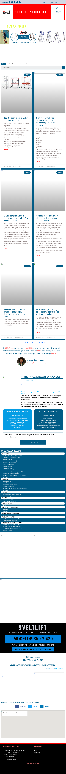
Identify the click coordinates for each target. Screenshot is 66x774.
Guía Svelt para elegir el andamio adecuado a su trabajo (17, 119)
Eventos (20, 64)
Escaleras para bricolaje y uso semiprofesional (14, 475)
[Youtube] (14, 2)
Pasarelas (5, 511)
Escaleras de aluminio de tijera (10, 461)
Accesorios (5, 477)
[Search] (63, 67)
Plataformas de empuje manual (11, 519)
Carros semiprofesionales (9, 501)
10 (42, 342)
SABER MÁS (33, 442)
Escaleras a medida (7, 530)
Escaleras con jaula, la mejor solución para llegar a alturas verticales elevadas (47, 311)
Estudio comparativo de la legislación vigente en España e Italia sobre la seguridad (16, 218)
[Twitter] (12, 2)
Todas (3, 64)
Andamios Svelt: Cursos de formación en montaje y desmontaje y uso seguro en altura (14, 313)
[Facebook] (9, 2)
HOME (43, 2)
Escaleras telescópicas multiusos (11, 457)
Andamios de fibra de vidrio (10, 484)
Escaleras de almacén (8, 459)
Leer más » (6, 149)
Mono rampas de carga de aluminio (12, 494)
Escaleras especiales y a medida (11, 473)
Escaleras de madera (8, 468)
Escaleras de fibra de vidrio (9, 462)
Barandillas (5, 509)
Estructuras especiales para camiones (12, 528)
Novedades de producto (49, 25)
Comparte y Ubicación (46, 58)
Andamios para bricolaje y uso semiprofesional (15, 488)
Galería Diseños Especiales (53, 56)
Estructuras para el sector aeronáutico (12, 526)
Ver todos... (6, 515)
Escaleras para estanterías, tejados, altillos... (14, 472)
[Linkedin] (20, 2)
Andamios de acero (8, 483)
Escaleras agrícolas (7, 466)
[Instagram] (17, 2)
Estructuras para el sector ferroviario (12, 524)
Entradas (11, 64)
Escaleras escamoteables (9, 470)
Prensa (28, 64)
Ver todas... (6, 505)
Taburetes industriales (8, 464)
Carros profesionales (8, 499)
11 (45, 342)
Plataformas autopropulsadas (10, 520)
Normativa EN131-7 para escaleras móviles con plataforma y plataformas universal (46, 121)
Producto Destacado (37, 56)
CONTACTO (54, 2)
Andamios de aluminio (8, 481)
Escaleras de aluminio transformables (12, 455)
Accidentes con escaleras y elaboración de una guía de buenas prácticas (47, 218)
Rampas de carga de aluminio (10, 496)
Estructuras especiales (8, 486)
